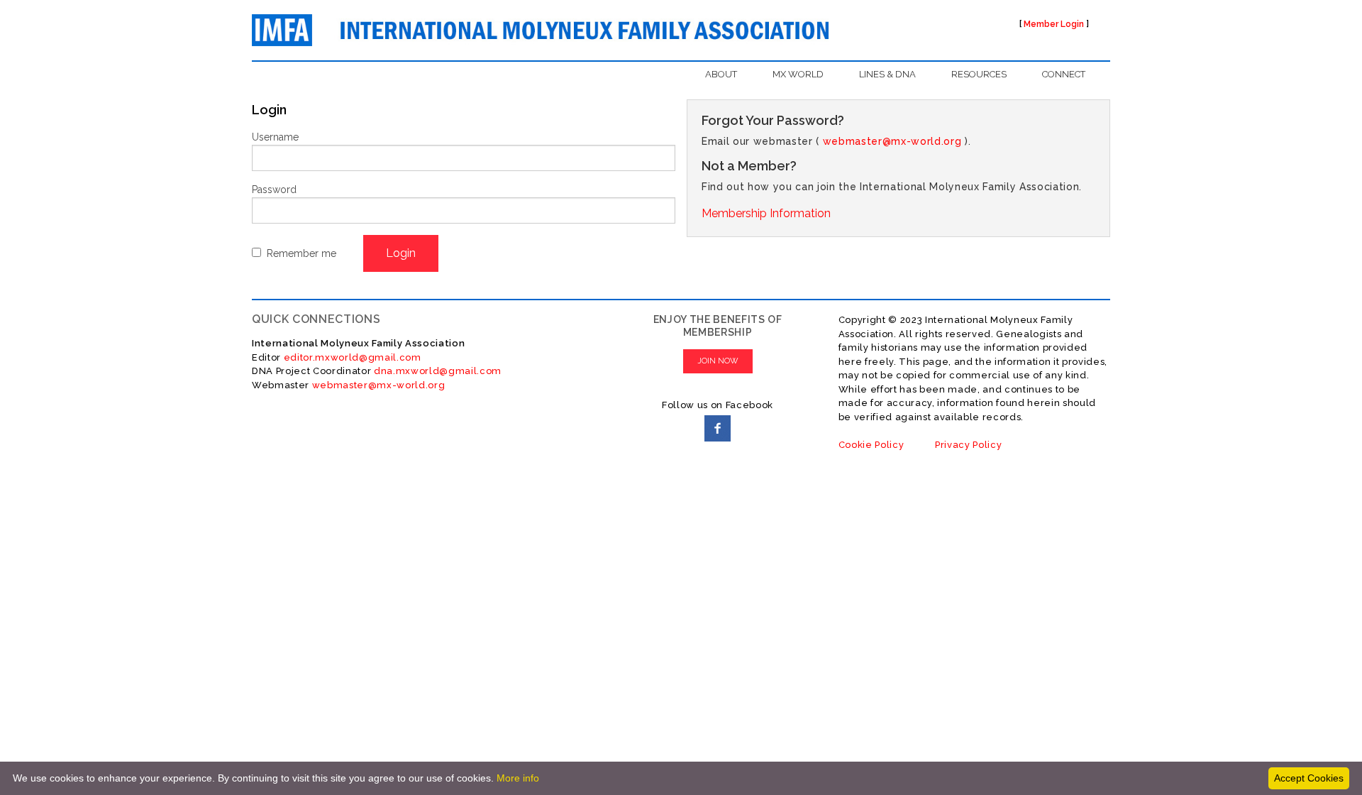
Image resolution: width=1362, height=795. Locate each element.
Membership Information (766, 213)
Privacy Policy (968, 444)
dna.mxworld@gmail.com (438, 371)
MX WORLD (798, 74)
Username (275, 137)
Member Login (1054, 24)
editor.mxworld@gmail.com (351, 357)
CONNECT (1063, 74)
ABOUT (721, 74)
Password (274, 189)
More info (518, 778)
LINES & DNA (887, 74)
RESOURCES (979, 74)
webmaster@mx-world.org (892, 141)
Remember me (301, 253)
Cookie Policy (871, 444)
